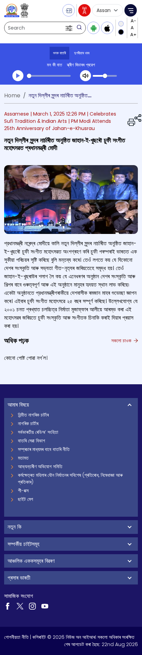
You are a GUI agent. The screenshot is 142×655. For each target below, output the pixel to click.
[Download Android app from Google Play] (93, 28)
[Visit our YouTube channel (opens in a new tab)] (44, 605)
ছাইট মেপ (25, 499)
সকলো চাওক (122, 340)
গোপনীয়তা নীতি (16, 637)
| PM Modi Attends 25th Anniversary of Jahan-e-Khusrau (57, 125)
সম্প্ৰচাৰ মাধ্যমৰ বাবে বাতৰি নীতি (44, 449)
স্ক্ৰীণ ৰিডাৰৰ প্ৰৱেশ (81, 65)
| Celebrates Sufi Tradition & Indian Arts (60, 117)
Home (12, 95)
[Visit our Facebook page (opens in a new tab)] (7, 605)
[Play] (17, 75)
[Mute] (85, 75)
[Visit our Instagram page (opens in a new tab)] (32, 605)
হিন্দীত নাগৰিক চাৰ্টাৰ (33, 414)
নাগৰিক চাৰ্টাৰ (28, 423)
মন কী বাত (54, 65)
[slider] (49, 76)
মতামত (23, 457)
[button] (69, 28)
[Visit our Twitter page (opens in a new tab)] (20, 605)
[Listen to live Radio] (84, 10)
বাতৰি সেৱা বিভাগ (31, 440)
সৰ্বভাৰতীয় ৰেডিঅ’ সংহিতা (38, 432)
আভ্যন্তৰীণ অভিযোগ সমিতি (40, 466)
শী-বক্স (23, 490)
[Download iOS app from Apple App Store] (107, 28)
